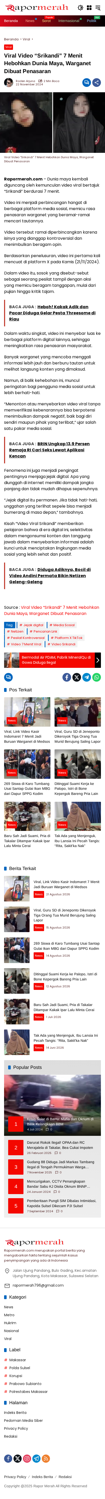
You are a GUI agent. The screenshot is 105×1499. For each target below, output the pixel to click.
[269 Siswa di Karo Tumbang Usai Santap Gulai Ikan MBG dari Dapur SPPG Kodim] (27, 764)
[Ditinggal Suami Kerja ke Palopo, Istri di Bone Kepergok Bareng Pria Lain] (78, 764)
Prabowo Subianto (25, 1383)
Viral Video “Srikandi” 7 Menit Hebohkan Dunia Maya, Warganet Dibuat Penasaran (51, 610)
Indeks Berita (15, 1412)
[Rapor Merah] (38, 7)
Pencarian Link (45, 631)
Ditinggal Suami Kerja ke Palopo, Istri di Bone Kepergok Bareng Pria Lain (76, 789)
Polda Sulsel (19, 1367)
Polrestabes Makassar (28, 1391)
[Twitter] (76, 677)
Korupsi (15, 1375)
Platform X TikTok (69, 637)
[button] (80, 8)
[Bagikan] (96, 82)
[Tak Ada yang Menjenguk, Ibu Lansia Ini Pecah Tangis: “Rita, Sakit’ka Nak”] (78, 816)
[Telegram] (86, 677)
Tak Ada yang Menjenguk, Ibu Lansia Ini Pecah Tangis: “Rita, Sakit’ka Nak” (77, 841)
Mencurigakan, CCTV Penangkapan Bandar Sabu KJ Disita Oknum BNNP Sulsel (57, 1184)
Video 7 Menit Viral (26, 644)
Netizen (17, 631)
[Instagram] (27, 1459)
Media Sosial (64, 625)
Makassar (17, 1360)
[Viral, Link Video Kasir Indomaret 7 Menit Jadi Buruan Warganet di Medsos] (27, 711)
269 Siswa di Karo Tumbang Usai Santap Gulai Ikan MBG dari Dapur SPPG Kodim (27, 789)
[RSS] (46, 1459)
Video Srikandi (63, 644)
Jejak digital (33, 625)
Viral (8, 47)
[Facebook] (66, 677)
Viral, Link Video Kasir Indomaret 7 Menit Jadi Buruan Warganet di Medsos (27, 736)
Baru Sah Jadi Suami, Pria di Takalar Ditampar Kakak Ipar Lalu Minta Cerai (27, 841)
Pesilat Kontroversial (28, 637)
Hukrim (10, 1322)
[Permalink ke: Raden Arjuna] (10, 82)
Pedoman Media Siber (23, 1420)
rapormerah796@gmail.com (38, 1285)
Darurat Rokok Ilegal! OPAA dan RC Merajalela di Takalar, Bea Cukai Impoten (60, 1145)
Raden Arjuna (25, 81)
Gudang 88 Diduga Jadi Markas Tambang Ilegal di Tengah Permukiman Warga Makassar (60, 1165)
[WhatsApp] (96, 677)
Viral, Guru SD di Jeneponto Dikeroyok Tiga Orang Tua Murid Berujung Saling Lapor (78, 736)
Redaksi (10, 1436)
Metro (9, 1315)
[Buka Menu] (89, 8)
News (12, 720)
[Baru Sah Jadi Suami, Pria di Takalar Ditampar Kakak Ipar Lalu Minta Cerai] (27, 816)
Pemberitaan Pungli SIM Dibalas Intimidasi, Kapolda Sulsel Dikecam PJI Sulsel (61, 1203)
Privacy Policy (16, 1428)
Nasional (11, 1330)
